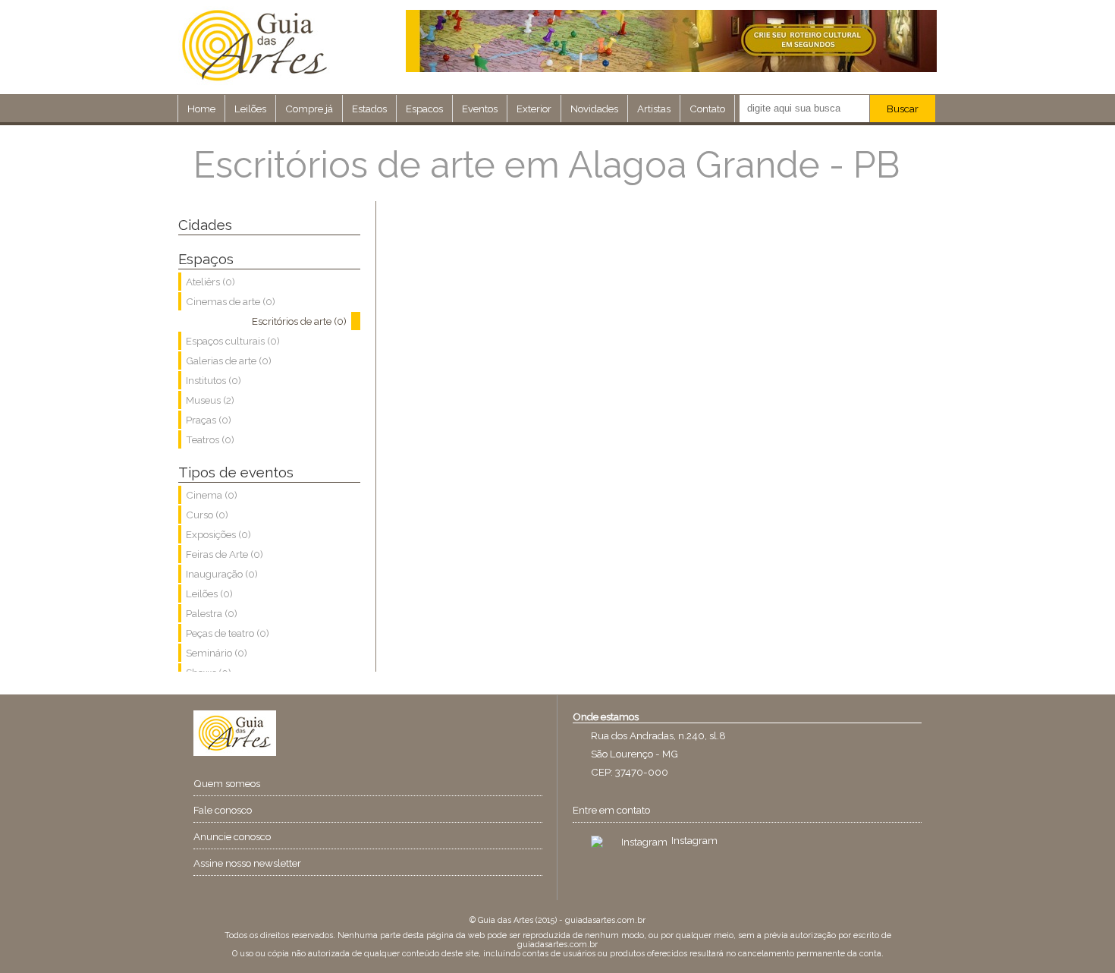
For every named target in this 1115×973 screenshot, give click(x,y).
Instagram (694, 840)
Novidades (594, 108)
